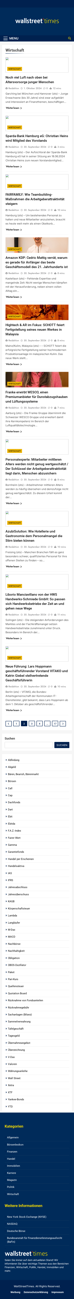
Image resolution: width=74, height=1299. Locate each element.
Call (10, 788)
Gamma (12, 844)
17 (55, 723)
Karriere (11, 1173)
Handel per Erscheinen (21, 859)
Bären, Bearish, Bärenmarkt (23, 774)
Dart (10, 809)
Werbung (15, 1292)
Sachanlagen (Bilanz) (20, 1014)
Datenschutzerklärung (36, 1292)
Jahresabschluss (17, 887)
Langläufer (14, 922)
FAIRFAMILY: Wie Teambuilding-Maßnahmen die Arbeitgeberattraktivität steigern (35, 199)
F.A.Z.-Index (14, 830)
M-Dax (11, 929)
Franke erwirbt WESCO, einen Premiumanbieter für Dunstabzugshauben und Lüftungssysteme (37, 396)
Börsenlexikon (15, 1144)
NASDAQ (12, 1223)
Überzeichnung (16, 1049)
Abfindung (13, 760)
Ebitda (11, 823)
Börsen (12, 781)
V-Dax (11, 1057)
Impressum (57, 1292)
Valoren (12, 1064)
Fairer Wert (14, 837)
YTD (10, 1106)
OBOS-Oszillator (17, 965)
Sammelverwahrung (19, 1021)
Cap (10, 795)
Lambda (12, 915)
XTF (10, 1092)
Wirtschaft (14, 69)
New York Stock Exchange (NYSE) (26, 1216)
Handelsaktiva (16, 866)
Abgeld (12, 767)
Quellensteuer (16, 986)
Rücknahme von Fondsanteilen (25, 1000)
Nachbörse (14, 943)
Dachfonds (14, 802)
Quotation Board (17, 993)
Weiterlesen (12, 108)
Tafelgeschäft (16, 1028)
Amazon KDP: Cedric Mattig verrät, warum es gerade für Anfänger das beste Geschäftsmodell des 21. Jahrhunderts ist (37, 262)
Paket (11, 972)
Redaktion (13, 88)
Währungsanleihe (18, 1071)
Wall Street (14, 1078)
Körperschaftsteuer (19, 908)
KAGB (11, 901)
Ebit (10, 816)
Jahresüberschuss (18, 894)
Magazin (12, 1180)
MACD (11, 936)
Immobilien (13, 1165)
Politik (10, 1187)
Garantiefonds (16, 851)
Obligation (14, 958)
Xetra (11, 1085)
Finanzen (12, 1151)
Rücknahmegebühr (18, 1007)
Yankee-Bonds (16, 1099)
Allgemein (13, 1137)
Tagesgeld (14, 1035)
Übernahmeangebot (19, 1042)
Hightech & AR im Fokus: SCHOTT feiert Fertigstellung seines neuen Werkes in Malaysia (35, 329)
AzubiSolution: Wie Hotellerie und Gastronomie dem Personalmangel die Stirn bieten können (34, 536)
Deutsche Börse (16, 1231)
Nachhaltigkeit (16, 950)
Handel (11, 1158)
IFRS (10, 880)
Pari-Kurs (13, 979)
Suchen (10, 738)
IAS (10, 873)
